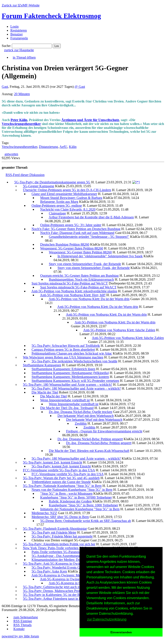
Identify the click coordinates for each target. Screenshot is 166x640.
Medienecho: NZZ (44, 513)
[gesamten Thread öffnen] (136, 182)
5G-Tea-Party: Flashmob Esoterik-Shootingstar (55, 528)
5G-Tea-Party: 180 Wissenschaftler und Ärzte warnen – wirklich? (67, 384)
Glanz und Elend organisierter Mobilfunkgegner (64, 194)
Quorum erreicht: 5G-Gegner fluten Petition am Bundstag (79, 275)
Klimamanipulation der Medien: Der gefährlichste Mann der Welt (76, 560)
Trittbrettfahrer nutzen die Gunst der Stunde (61, 482)
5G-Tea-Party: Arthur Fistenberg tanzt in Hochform (58, 598)
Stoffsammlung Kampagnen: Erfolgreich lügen (63, 369)
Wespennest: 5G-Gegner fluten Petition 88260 (71, 248)
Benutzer (16, 34)
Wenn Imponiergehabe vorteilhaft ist (65, 400)
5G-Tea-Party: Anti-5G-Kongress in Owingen (54, 563)
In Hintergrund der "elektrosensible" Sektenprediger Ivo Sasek (100, 256)
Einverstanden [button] (121, 632)
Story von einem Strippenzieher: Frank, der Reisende (85, 264)
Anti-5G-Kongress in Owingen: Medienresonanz (64, 575)
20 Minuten (22, 94)
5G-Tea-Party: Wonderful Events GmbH (59, 567)
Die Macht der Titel (45, 392)
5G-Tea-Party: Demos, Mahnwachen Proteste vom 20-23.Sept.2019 (69, 591)
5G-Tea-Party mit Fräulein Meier (54, 532)
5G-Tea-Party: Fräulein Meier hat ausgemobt (62, 536)
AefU (63, 147)
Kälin (73, 147)
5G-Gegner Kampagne (38, 186)
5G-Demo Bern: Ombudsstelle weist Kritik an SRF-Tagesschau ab (85, 521)
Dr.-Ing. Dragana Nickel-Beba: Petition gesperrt (90, 439)
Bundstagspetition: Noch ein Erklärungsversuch (81, 279)
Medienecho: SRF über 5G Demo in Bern (60, 517)
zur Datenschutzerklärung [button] (106, 619)
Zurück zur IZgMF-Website (21, 5)
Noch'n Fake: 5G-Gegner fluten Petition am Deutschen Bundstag (76, 229)
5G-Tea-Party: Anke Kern (49, 571)
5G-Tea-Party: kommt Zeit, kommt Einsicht (52, 462)
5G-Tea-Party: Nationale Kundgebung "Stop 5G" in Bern (62, 486)
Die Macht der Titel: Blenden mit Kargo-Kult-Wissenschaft (89, 451)
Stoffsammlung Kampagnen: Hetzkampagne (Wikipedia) (70, 373)
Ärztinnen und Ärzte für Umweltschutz (90, 120)
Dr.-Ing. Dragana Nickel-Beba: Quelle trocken (80, 412)
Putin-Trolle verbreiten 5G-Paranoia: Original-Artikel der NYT (74, 552)
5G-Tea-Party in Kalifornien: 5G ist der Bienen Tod (58, 595)
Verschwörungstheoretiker (21, 124)
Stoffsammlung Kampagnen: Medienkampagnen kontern (70, 377)
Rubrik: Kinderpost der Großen (70, 501)
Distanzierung (48, 147)
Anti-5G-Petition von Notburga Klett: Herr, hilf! (72, 295)
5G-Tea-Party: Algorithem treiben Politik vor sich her (59, 544)
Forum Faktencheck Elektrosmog (51, 16)
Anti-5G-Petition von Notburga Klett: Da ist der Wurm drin (89, 299)
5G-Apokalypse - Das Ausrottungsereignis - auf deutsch (70, 556)
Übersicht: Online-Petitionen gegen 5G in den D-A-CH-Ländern (67, 190)
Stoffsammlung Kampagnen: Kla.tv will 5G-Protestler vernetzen (75, 380)
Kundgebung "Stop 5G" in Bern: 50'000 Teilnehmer (76, 497)
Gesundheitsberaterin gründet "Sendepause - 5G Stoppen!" (89, 236)
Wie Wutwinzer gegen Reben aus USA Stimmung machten (63, 357)
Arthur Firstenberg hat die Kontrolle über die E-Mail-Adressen (91, 217)
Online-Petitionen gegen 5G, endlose (57, 205)
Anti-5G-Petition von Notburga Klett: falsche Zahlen (119, 330)
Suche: (6, 46)
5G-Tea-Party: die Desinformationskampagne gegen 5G (52, 182)
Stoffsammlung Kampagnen (42, 365)
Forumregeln (19, 38)
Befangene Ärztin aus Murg (59, 201)
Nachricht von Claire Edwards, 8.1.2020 (68, 209)
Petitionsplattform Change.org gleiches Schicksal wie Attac (72, 353)
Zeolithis (81, 423)
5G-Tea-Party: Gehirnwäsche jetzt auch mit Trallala (58, 587)
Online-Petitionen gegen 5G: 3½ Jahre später (70, 225)
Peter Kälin (19, 120)
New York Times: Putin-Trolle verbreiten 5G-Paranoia (60, 548)
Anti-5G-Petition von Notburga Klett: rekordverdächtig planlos (74, 291)
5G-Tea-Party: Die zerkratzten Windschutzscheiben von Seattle (74, 361)
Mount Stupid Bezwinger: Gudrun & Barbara (71, 198)
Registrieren (18, 30)
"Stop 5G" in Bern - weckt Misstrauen (66, 493)
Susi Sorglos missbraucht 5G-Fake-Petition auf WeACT (70, 283)
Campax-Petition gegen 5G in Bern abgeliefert (63, 349)
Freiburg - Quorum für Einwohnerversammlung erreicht (104, 431)
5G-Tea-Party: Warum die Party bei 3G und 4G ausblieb (61, 478)
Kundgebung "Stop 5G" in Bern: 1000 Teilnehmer (83, 505)
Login (14, 26)
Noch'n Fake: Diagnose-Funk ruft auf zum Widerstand (77, 233)
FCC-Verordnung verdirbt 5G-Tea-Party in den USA (59, 470)
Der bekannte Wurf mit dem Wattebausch (85, 416)
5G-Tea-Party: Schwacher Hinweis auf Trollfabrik (66, 345)
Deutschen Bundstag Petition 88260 (64, 244)
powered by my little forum (20, 636)
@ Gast (80, 86)
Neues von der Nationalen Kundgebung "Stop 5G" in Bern (72, 489)
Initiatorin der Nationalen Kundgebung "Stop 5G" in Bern (80, 509)
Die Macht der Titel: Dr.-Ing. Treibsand (67, 408)
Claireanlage (57, 213)
